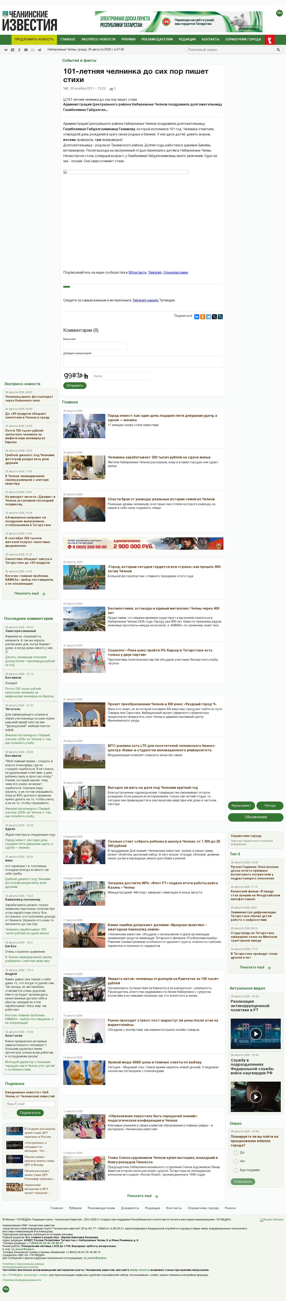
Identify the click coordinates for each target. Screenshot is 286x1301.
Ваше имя (69, 339)
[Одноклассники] (202, 316)
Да (242, 1152)
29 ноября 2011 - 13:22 (88, 88)
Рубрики (128, 39)
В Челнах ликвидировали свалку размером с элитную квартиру (28, 959)
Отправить (75, 385)
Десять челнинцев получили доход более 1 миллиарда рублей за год (30, 661)
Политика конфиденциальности (22, 1280)
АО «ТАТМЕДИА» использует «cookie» (25, 1275)
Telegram (155, 272)
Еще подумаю (250, 1170)
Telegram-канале (145, 300)
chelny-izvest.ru (140, 1270)
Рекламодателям (157, 39)
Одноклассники (176, 272)
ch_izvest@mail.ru (22, 1249)
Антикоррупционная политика (21, 1267)
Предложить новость (34, 39)
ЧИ (66, 88)
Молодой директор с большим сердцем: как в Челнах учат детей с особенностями (30, 1066)
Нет (242, 1161)
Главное (68, 39)
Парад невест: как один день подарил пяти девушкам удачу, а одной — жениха (29, 844)
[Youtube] (26, 49)
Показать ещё (26, 593)
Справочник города (243, 39)
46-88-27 (57, 1243)
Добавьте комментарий (77, 353)
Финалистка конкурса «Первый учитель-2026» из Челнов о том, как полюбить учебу (28, 739)
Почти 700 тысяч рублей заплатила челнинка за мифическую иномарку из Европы (29, 693)
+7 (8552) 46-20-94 (38, 1243)
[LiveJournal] (220, 316)
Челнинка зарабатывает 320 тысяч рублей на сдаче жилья (27, 931)
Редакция (187, 39)
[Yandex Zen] (12, 49)
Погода (270, 805)
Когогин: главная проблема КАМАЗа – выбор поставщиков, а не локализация (29, 1019)
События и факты (79, 61)
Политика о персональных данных (23, 1264)
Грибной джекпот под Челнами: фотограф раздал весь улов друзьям (28, 883)
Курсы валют (241, 805)
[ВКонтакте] (196, 316)
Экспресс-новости (98, 39)
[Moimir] (32, 49)
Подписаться (30, 1112)
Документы (130, 1208)
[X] (214, 316)
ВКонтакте (137, 272)
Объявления (256, 817)
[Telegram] (39, 49)
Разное (230, 1208)
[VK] (6, 49)
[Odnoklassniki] (19, 49)
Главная (56, 1208)
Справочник (203, 1208)
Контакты (210, 39)
